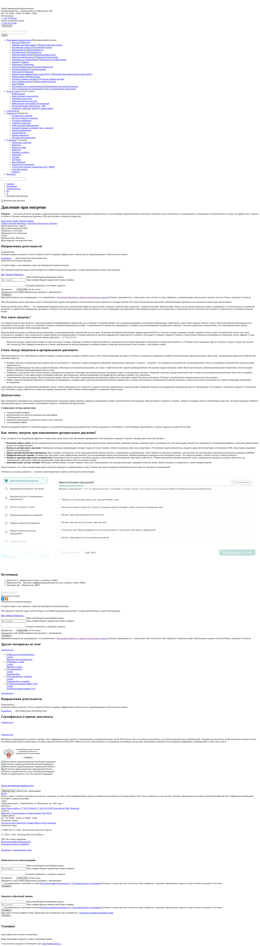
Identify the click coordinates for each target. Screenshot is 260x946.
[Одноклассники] (6, 598)
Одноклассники (33, 813)
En (5, 793)
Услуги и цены (13, 91)
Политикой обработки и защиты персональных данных (82, 297)
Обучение (16, 159)
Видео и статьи (19, 147)
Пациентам (11, 113)
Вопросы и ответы (20, 152)
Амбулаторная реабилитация (25, 125)
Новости (16, 172)
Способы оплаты (20, 169)
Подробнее (6, 258)
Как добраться (18, 162)
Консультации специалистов (25, 96)
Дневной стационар (21, 123)
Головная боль (13, 674)
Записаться (7, 26)
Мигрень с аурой (14, 667)
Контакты (11, 174)
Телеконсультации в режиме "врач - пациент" (33, 128)
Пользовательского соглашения (86, 883)
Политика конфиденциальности (16, 841)
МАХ (49, 813)
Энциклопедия (19, 133)
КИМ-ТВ (16, 150)
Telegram (10, 274)
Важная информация (21, 130)
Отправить (6, 295)
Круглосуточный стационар (25, 118)
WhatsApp (18, 274)
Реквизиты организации (23, 164)
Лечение (53, 223)
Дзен (44, 813)
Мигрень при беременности (19, 659)
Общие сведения (9, 223)
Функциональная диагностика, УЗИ (28, 106)
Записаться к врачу (10, 221)
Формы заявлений (20, 135)
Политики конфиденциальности (55, 883)
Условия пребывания (21, 120)
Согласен (6, 915)
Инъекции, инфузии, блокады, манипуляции (32, 108)
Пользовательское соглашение (15, 844)
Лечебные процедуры (22, 98)
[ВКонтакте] (2, 598)
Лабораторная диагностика (24, 101)
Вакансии (16, 145)
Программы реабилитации (18, 40)
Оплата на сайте (8, 823)
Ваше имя (31, 277)
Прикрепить (6, 289)
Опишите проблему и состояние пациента (45, 285)
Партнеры (16, 155)
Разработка (6, 850)
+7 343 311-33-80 (9, 23)
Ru (7, 191)
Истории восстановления (23, 137)
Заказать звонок (26, 221)
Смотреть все (7, 650)
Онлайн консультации (22, 115)
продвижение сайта (23, 850)
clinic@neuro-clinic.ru (10, 808)
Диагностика (43, 223)
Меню (4, 35)
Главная (10, 184)
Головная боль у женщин (18, 681)
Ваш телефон (33, 280)
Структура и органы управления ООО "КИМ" (33, 167)
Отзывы (15, 157)
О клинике (11, 140)
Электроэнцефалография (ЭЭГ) (21, 688)
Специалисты (12, 111)
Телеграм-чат (59, 808)
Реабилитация (18, 94)
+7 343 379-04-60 (9, 18)
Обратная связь (8, 791)
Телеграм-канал (18, 813)
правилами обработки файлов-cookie (96, 913)
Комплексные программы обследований (30, 103)
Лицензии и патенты (21, 142)
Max (3, 274)
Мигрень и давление (26, 223)
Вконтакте (6, 813)
